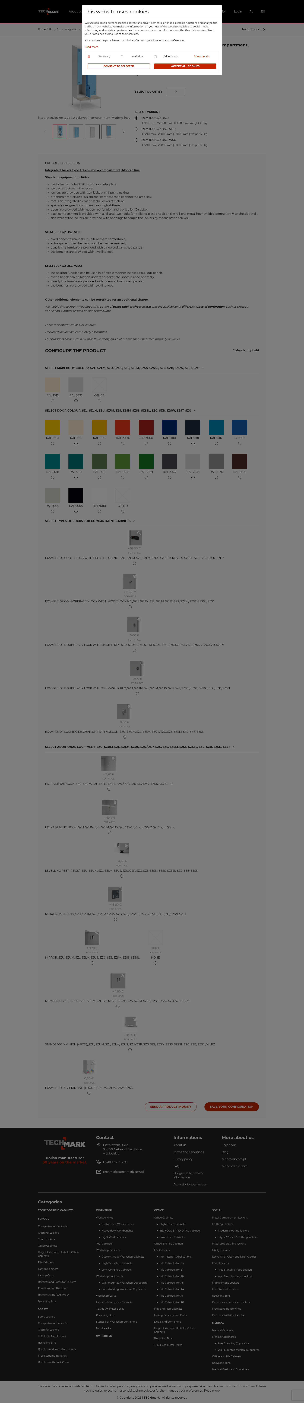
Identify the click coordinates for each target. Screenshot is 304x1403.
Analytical (137, 56)
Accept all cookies (185, 66)
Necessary (104, 56)
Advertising (170, 56)
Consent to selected (118, 66)
